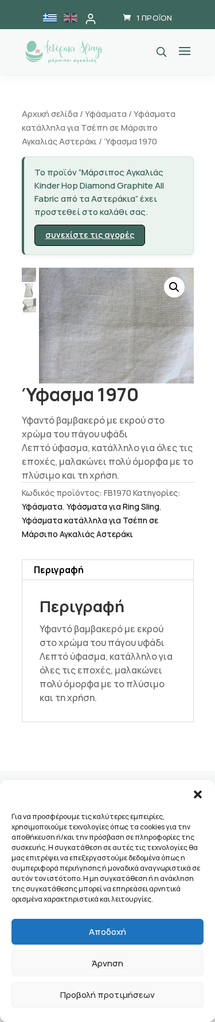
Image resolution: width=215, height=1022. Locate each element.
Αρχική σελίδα (50, 113)
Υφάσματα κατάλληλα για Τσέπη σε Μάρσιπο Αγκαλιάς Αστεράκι (98, 127)
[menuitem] (50, 17)
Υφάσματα (106, 113)
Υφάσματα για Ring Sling (113, 506)
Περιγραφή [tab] (59, 569)
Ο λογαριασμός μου (90, 19)
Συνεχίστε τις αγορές (89, 234)
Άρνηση (107, 963)
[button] (198, 794)
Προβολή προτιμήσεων (107, 995)
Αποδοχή (107, 932)
